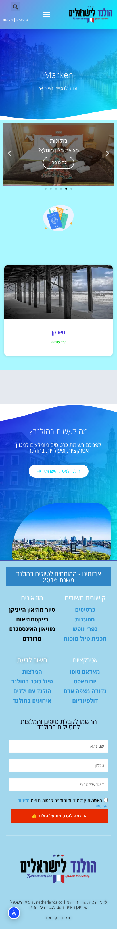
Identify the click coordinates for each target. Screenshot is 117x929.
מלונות (8, 19)
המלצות (32, 672)
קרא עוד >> (58, 342)
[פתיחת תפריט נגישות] (14, 913)
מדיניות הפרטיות (58, 918)
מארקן (58, 332)
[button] (46, 14)
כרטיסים (22, 19)
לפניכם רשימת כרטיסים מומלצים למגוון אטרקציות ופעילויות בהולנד (58, 447)
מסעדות (85, 619)
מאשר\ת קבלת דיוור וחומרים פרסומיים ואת (62, 803)
